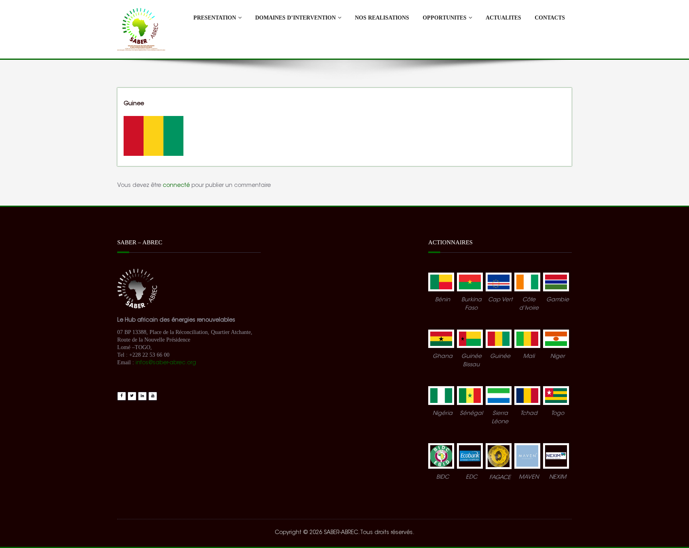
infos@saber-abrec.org (167, 363)
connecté (176, 186)
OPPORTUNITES (445, 18)
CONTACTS (550, 18)
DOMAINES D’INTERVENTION (295, 18)
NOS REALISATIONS (382, 18)
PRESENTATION (214, 18)
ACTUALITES (503, 18)
